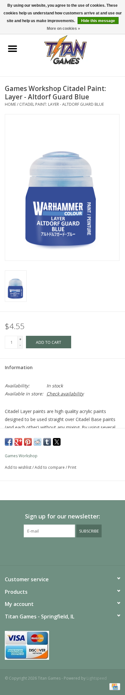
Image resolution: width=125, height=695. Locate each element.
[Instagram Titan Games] (74, 550)
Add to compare (50, 467)
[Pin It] (28, 442)
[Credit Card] (113, 686)
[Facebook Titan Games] (51, 550)
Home (10, 104)
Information (19, 367)
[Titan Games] (75, 49)
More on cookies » (63, 28)
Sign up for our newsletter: (62, 516)
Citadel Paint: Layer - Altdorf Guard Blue (61, 104)
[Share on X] (57, 442)
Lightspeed (97, 678)
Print (72, 467)
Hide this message (98, 21)
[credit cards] (62, 645)
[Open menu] (12, 48)
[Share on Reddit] (37, 442)
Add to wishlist (18, 467)
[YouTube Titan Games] (62, 550)
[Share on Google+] (18, 442)
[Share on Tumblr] (47, 442)
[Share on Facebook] (9, 442)
